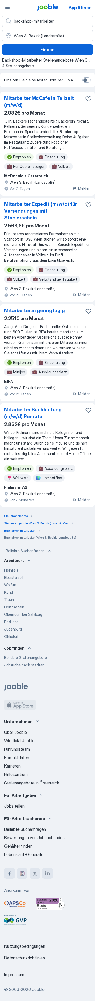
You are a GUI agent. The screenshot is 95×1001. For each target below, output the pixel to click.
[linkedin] (47, 873)
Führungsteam (17, 749)
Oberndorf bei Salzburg (23, 614)
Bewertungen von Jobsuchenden (34, 837)
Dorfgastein (14, 607)
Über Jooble (15, 732)
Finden (47, 49)
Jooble (38, 989)
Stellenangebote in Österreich (31, 782)
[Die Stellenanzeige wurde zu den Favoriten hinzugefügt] (88, 98)
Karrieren (12, 766)
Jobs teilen (14, 806)
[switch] (86, 80)
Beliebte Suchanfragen (25, 551)
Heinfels (11, 570)
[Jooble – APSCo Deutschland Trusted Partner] (15, 904)
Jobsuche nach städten (24, 665)
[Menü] (7, 7)
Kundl (9, 592)
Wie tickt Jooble (19, 740)
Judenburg (13, 629)
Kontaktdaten (16, 757)
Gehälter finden (18, 846)
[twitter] (35, 873)
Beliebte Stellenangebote (25, 657)
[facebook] (9, 873)
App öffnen (80, 7)
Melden (84, 188)
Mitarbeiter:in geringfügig (34, 310)
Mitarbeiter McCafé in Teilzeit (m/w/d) (39, 101)
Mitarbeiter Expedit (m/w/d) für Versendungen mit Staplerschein (40, 211)
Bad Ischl (12, 621)
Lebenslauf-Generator (24, 854)
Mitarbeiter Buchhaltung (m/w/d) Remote (33, 413)
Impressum (14, 974)
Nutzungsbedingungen (24, 946)
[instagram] (22, 873)
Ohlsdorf (11, 636)
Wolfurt (10, 585)
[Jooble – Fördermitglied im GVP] (15, 920)
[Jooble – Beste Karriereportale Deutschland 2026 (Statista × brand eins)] (50, 904)
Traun (9, 599)
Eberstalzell (13, 577)
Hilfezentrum (16, 774)
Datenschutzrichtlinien (24, 957)
